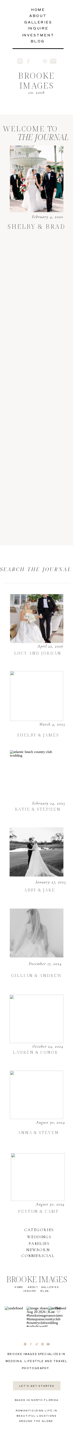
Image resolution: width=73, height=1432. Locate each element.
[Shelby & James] (36, 696)
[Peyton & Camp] (38, 1177)
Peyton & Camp (38, 1211)
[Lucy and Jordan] (36, 618)
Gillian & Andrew (36, 975)
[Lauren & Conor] (36, 1019)
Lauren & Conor (35, 1052)
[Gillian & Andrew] (36, 933)
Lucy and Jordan (37, 653)
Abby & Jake (39, 890)
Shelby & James (38, 735)
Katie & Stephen (38, 809)
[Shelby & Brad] (36, 179)
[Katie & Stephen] (36, 775)
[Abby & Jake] (36, 851)
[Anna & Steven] (36, 1095)
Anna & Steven (38, 1132)
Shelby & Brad (36, 226)
